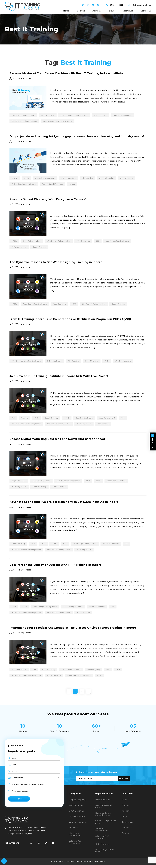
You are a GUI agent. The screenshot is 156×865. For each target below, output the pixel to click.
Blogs (124, 816)
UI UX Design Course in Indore (104, 851)
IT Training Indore (23, 78)
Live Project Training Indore (23, 115)
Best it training (47, 115)
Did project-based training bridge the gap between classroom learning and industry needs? (76, 136)
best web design (106, 178)
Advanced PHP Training (102, 837)
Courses (81, 11)
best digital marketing (116, 481)
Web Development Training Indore (57, 121)
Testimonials (127, 822)
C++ (64, 544)
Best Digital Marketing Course (24, 121)
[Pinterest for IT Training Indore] (53, 843)
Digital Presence (19, 481)
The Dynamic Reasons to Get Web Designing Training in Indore (55, 262)
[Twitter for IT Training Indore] (46, 843)
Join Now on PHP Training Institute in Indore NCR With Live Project (58, 376)
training (24, 418)
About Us (97, 11)
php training (87, 178)
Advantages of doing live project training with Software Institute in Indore (63, 501)
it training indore (68, 178)
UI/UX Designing (76, 811)
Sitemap (125, 833)
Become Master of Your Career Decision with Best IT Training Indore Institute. (66, 73)
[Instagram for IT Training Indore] (39, 843)
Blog (111, 11)
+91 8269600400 (116, 5)
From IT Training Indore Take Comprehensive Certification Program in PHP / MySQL (70, 319)
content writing (39, 487)
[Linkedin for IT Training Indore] (31, 843)
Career (72, 184)
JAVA (33, 544)
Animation (73, 828)
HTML (14, 241)
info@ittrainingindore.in (141, 5)
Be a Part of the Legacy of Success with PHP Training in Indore (55, 564)
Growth (15, 178)
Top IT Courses (100, 115)
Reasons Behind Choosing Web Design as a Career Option (51, 199)
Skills (26, 178)
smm (98, 481)
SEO (88, 481)
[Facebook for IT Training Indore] (24, 843)
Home (66, 11)
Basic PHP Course (103, 800)
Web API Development (101, 829)
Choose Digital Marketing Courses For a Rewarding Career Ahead (57, 439)
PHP (106, 361)
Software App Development (75, 842)
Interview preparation (41, 481)
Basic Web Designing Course (104, 806)
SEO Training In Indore (72, 607)
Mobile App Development (75, 834)
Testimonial (127, 11)
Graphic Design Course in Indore (105, 822)
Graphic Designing (77, 800)
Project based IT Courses (52, 184)
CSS (97, 241)
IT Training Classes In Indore (24, 184)
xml (13, 418)
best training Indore (31, 241)
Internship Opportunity (45, 178)
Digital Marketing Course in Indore (103, 814)
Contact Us (146, 11)
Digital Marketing (77, 816)
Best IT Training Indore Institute (74, 115)
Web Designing (83, 241)
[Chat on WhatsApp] (4, 861)
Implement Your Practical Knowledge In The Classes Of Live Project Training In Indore (72, 627)
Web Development (123, 361)
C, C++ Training (102, 844)
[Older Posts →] (88, 691)
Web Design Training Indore (58, 241)
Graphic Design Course (122, 115)
